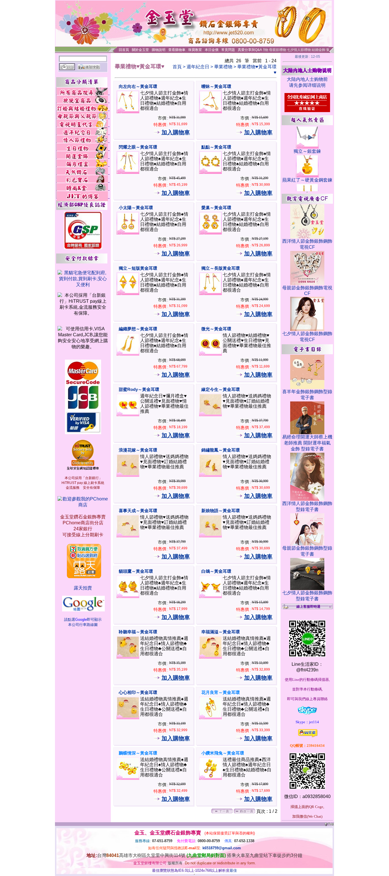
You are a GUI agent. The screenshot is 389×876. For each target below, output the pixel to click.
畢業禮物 (223, 66)
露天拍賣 (83, 588)
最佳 (233, 870)
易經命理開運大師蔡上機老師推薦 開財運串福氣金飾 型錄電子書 (307, 442)
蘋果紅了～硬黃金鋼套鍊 (307, 180)
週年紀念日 (198, 66)
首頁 (177, 66)
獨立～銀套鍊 (307, 151)
